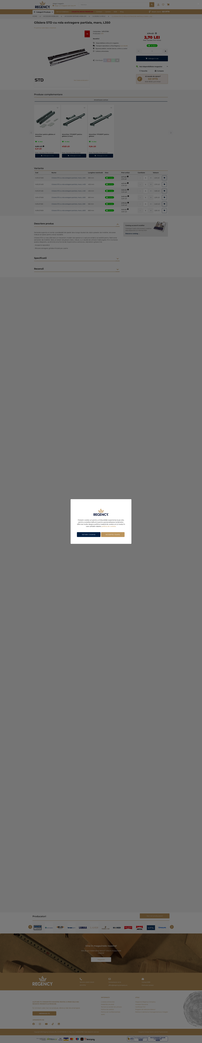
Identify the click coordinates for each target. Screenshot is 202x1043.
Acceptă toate (113, 535)
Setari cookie (89, 535)
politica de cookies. (109, 526)
